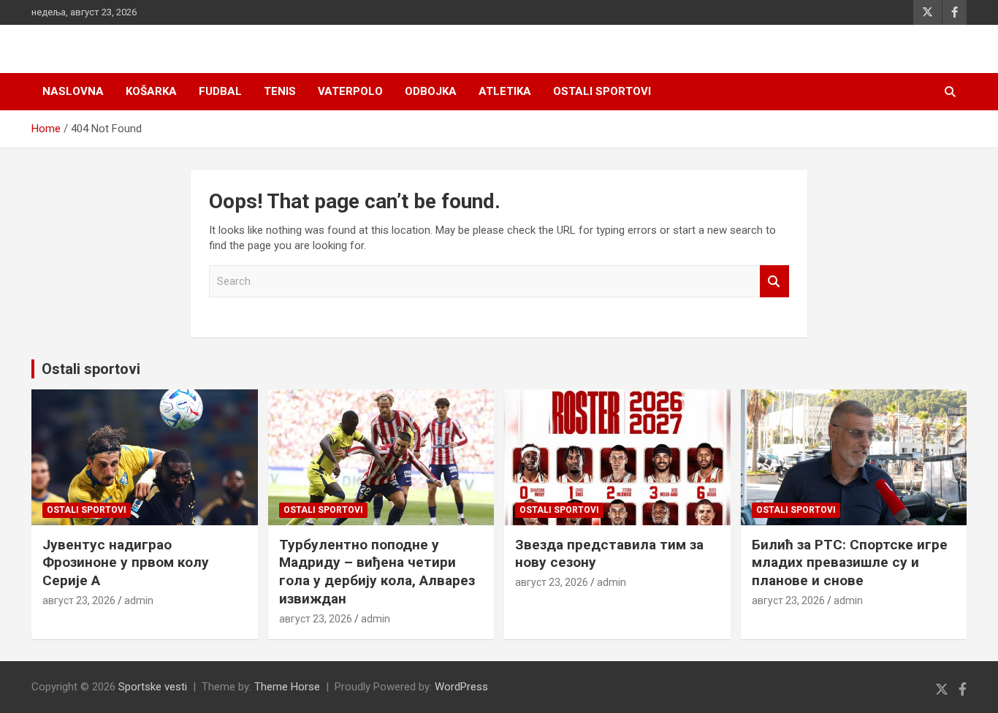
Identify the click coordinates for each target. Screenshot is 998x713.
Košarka (151, 91)
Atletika (505, 91)
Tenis (280, 91)
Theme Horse (287, 686)
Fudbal (220, 91)
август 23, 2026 (78, 600)
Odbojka (431, 91)
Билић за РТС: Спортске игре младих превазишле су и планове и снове (850, 562)
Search (774, 281)
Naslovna (73, 91)
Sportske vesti (152, 686)
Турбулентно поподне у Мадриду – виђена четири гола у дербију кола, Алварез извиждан (377, 571)
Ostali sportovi (602, 91)
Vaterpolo (350, 91)
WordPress (461, 686)
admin (138, 600)
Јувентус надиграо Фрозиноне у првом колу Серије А (125, 562)
